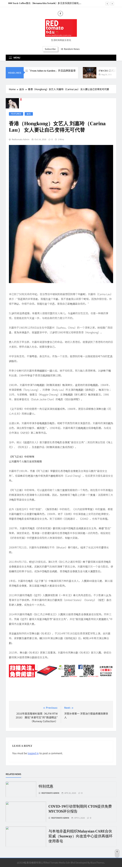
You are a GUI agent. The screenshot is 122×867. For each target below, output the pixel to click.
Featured (16, 113)
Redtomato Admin (20, 139)
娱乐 (29, 113)
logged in (33, 753)
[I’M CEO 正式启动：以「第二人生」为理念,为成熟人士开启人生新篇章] (83, 72)
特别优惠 (46, 786)
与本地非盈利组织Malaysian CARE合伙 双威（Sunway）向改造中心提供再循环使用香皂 (80, 836)
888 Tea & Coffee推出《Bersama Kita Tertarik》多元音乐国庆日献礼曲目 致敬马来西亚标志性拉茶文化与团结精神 (44, 3)
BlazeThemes (97, 862)
